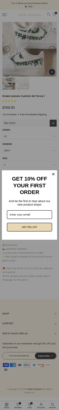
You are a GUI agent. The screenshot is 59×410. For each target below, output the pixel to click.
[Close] (53, 174)
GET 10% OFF (29, 227)
